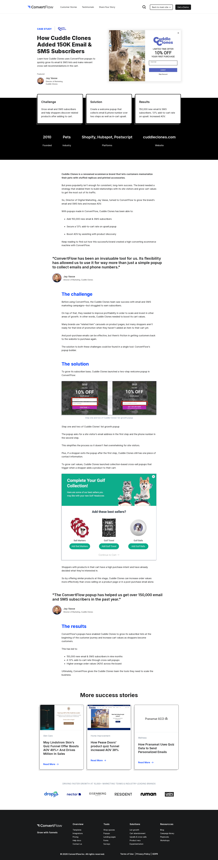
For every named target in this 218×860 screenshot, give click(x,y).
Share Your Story (107, 7)
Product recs (135, 840)
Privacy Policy (143, 854)
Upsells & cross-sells (138, 837)
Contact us (77, 844)
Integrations (78, 833)
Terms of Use (127, 854)
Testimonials (88, 7)
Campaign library (167, 833)
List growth (134, 830)
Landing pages (109, 837)
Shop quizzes (109, 830)
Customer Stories (68, 7)
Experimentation (136, 844)
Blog (162, 830)
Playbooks (164, 837)
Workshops (165, 840)
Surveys (106, 844)
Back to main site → (161, 7)
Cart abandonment (137, 833)
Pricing (75, 837)
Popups (106, 833)
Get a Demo (183, 7)
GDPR (155, 854)
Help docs (77, 840)
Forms (105, 840)
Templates (77, 830)
